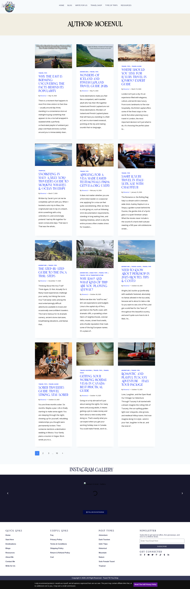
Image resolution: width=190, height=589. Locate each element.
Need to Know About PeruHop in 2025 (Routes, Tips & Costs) (135, 275)
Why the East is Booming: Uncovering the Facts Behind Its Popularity (51, 84)
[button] (8, 493)
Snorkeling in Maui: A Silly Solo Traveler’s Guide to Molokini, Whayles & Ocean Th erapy (53, 181)
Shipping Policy (56, 548)
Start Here (9, 539)
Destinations (10, 544)
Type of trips (111, 5)
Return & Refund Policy (60, 553)
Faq (51, 535)
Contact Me (10, 561)
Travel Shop (96, 5)
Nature (101, 557)
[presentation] (53, 56)
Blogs (7, 548)
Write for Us (81, 5)
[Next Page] (62, 453)
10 (57, 453)
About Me (9, 557)
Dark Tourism (104, 539)
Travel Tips (42, 73)
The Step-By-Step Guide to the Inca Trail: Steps (52, 272)
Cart (52, 557)
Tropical (41, 170)
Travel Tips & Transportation (91, 275)
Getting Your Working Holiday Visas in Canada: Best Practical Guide (93, 383)
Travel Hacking (86, 370)
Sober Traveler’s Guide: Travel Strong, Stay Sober (53, 391)
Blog (69, 5)
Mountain (103, 553)
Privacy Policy (56, 539)
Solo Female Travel (107, 561)
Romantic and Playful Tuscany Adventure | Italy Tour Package (135, 379)
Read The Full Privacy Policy (145, 584)
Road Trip (93, 273)
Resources (126, 5)
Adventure (84, 72)
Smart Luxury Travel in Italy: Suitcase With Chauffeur (132, 182)
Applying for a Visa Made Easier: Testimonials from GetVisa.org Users (95, 180)
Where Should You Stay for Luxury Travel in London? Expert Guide (134, 77)
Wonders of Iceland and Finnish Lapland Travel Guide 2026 (94, 80)
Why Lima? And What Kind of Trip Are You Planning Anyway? (93, 284)
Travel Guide (137, 66)
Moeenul (43, 96)
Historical (103, 548)
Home (61, 5)
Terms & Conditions (58, 544)
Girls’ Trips (103, 544)
